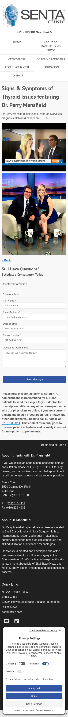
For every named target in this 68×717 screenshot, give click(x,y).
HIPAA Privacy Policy (15, 591)
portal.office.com (12, 612)
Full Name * (9, 300)
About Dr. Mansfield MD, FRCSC (51, 46)
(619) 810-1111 (11, 423)
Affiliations (17, 58)
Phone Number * (12, 335)
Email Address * (11, 312)
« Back (6, 260)
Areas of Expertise (51, 58)
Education (51, 67)
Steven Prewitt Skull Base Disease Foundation (31, 601)
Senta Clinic (9, 596)
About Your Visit (17, 67)
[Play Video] (34, 148)
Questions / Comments (15, 347)
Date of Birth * (10, 323)
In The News (9, 606)
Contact (17, 75)
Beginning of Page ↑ (53, 444)
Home (17, 42)
